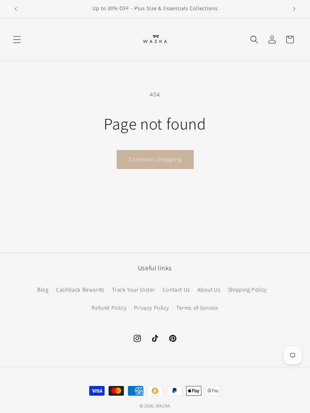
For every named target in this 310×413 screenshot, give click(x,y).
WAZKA (163, 406)
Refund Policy (109, 307)
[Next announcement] (294, 9)
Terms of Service (197, 307)
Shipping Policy (247, 289)
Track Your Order (133, 289)
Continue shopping (155, 159)
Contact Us (176, 289)
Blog (42, 289)
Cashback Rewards (80, 289)
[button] (17, 39)
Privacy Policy (151, 307)
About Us (208, 289)
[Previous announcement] (16, 9)
